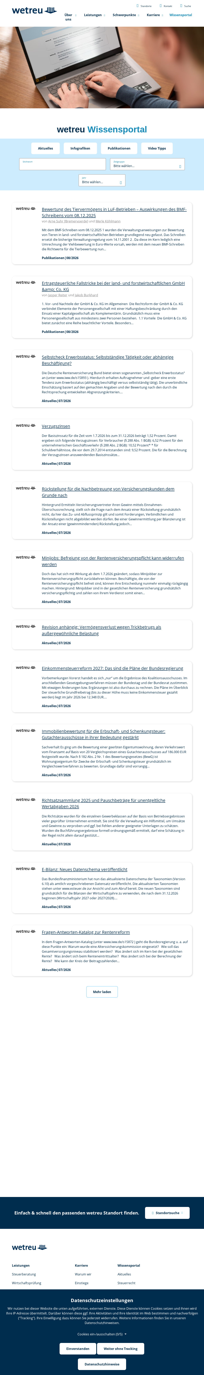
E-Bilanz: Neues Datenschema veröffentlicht (84, 869)
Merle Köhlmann (108, 221)
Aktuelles (45, 148)
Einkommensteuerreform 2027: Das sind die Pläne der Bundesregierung (112, 668)
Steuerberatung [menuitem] (24, 1274)
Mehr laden (102, 992)
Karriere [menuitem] (153, 15)
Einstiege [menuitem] (81, 1283)
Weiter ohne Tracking (120, 1349)
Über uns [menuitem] (68, 17)
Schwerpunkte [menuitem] (124, 15)
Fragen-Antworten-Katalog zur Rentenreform (86, 932)
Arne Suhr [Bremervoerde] (68, 221)
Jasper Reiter (57, 295)
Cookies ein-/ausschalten (100, 1334)
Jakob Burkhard (86, 295)
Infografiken (80, 148)
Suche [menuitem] (185, 5)
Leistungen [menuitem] (93, 15)
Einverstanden (77, 1349)
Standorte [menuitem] (144, 5)
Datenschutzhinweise (102, 1364)
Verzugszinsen (56, 426)
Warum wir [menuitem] (83, 1274)
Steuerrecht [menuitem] (126, 1283)
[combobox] (147, 165)
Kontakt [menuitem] (166, 5)
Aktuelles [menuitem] (124, 1274)
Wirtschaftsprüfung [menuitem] (26, 1283)
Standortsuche (165, 1213)
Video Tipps (157, 148)
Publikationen (119, 148)
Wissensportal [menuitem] (181, 15)
